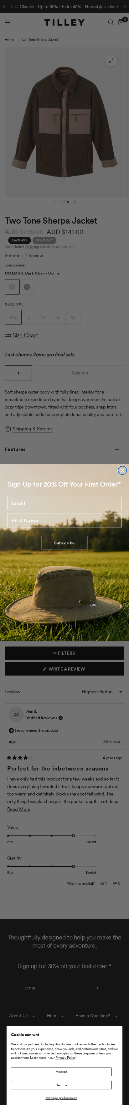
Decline (61, 1085)
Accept (61, 1071)
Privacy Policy (65, 1057)
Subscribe (64, 543)
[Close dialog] (122, 470)
